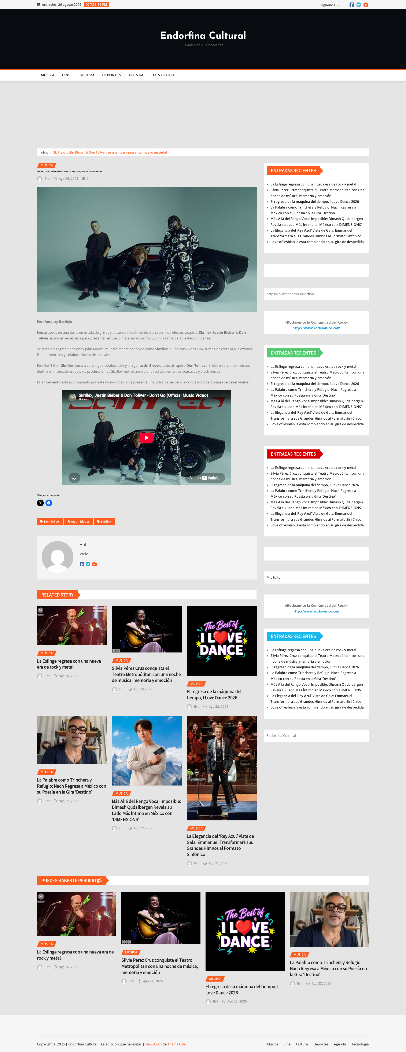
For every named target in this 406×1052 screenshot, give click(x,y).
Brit (47, 178)
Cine (66, 75)
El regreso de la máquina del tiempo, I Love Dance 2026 (214, 694)
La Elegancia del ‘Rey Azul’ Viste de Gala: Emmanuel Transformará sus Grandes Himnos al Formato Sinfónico (220, 845)
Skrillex (106, 521)
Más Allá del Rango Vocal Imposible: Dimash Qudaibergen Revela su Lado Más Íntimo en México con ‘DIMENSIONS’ (146, 810)
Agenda (135, 75)
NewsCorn (153, 1044)
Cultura (86, 75)
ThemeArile (176, 1044)
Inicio (44, 152)
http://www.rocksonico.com (316, 328)
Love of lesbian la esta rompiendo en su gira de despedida (317, 241)
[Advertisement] (203, 112)
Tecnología (163, 75)
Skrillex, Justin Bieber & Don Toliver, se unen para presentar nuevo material (110, 152)
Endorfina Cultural (203, 36)
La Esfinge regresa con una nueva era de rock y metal (69, 664)
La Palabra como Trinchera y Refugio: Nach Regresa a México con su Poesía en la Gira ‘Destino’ (71, 786)
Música (47, 75)
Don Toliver (52, 521)
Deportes (111, 75)
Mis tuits (273, 577)
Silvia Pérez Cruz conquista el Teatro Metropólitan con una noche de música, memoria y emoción (146, 674)
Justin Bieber (80, 521)
